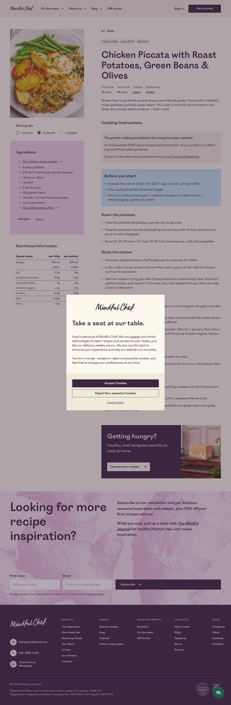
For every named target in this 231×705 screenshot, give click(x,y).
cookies (135, 337)
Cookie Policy (115, 402)
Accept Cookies (115, 383)
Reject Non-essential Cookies (115, 393)
